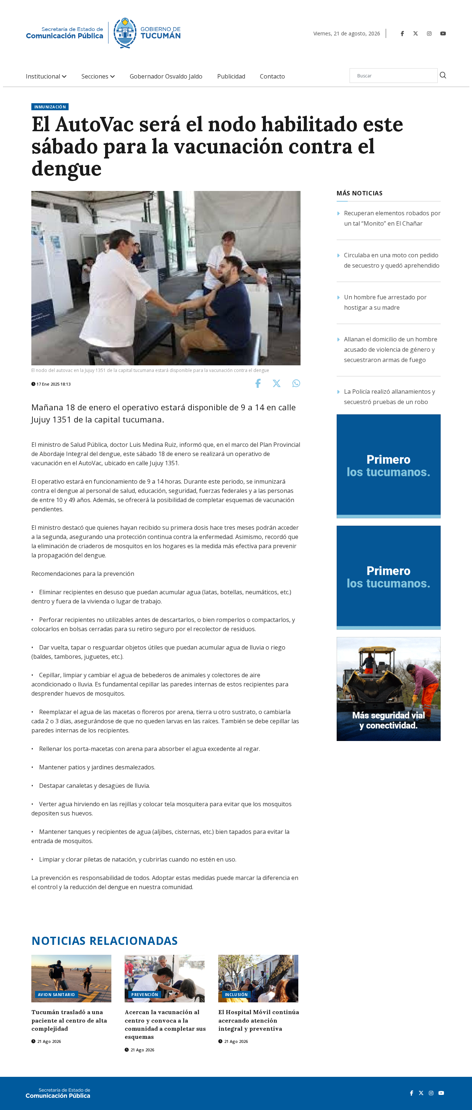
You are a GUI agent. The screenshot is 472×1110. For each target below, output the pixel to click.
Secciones (95, 76)
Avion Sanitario (56, 994)
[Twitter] (415, 33)
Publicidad (231, 76)
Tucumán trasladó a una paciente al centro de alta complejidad (69, 1020)
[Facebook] (402, 33)
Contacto (272, 76)
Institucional (44, 76)
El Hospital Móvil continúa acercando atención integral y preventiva (258, 1020)
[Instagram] (429, 33)
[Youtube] (443, 33)
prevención (144, 994)
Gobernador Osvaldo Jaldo (166, 76)
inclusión (236, 994)
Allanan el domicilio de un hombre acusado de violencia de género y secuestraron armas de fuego (390, 349)
